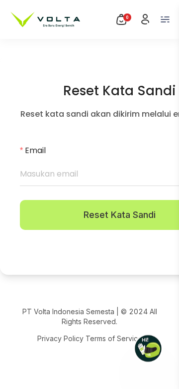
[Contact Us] (148, 349)
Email (35, 150)
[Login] (145, 19)
